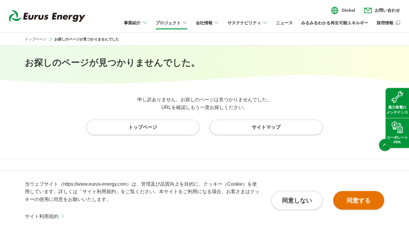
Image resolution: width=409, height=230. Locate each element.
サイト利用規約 (41, 216)
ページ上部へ (385, 145)
